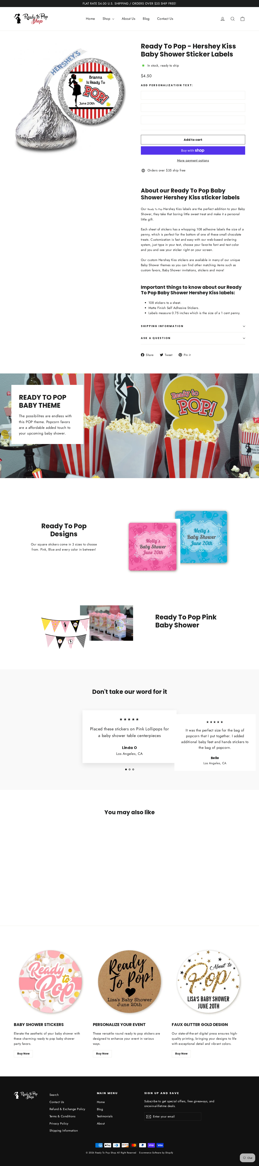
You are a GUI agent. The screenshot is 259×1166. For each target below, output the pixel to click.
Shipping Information (63, 1130)
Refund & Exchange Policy (67, 1109)
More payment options (193, 160)
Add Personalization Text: (167, 85)
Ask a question (156, 338)
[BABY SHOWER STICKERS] (50, 982)
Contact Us (165, 18)
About (101, 1123)
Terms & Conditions (62, 1116)
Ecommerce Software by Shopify (156, 1152)
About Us (128, 18)
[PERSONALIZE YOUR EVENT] (129, 982)
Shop (107, 18)
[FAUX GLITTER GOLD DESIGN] (208, 982)
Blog (146, 18)
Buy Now (23, 1053)
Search (54, 1095)
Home (90, 18)
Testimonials (105, 1116)
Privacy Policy (58, 1123)
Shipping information (162, 326)
